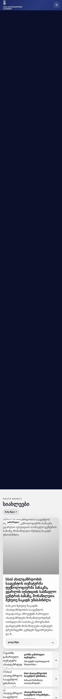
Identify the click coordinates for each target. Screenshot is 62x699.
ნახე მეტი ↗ (11, 511)
